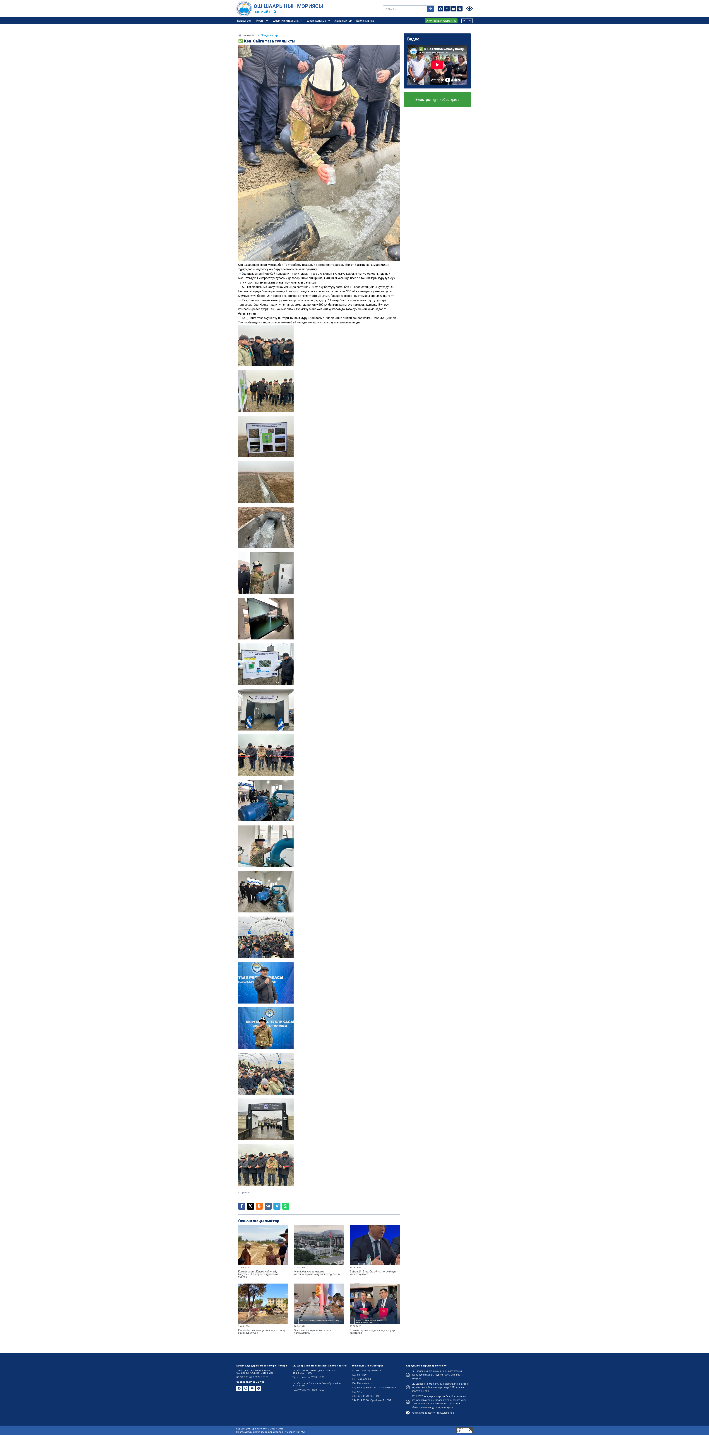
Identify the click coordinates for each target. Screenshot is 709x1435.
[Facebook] (440, 8)
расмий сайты (267, 11)
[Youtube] (453, 8)
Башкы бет (244, 20)
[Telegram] (460, 8)
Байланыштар (365, 20)
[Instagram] (447, 8)
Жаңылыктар (343, 20)
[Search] (430, 9)
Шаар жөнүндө (316, 20)
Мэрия (260, 20)
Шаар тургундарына (286, 20)
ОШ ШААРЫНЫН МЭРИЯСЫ (288, 6)
